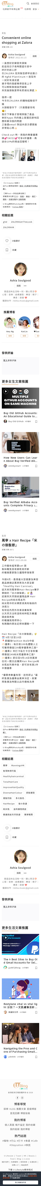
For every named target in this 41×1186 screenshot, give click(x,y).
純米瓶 (6, 809)
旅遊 (22, 196)
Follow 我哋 (17, 207)
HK (26, 1156)
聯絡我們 (25, 1165)
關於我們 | (6, 1162)
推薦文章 (21, 1108)
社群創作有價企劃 (11, 9)
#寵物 (5, 1140)
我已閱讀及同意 (20, 1182)
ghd (5, 221)
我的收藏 (30, 1124)
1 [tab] (15, 18)
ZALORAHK (8, 227)
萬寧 (5, 765)
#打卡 (20, 1140)
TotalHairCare (10, 781)
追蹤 (35, 55)
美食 (28, 196)
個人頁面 (9, 1124)
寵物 (4, 199)
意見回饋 (15, 1113)
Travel (20, 1156)
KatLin (24, 331)
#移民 (27, 1145)
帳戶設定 (20, 1124)
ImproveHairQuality (13, 787)
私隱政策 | (34, 1162)
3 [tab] (22, 18)
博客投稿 (25, 1113)
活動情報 (22, 199)
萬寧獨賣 (28, 814)
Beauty (33, 1156)
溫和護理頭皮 (19, 809)
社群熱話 (28, 9)
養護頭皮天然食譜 (11, 814)
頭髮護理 (30, 792)
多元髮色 (20, 798)
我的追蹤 (15, 1129)
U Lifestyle (10, 1156)
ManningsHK (17, 765)
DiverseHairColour (12, 792)
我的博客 (25, 1129)
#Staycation (16, 1145)
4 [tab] (25, 18)
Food (13, 1159)
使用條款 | (25, 1162)
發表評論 (9, 360)
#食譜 (27, 1140)
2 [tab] (19, 18)
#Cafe (34, 1140)
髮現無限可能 (9, 770)
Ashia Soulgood (16, 54)
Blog (20, 1159)
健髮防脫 (7, 798)
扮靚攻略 (12, 199)
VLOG (12, 1108)
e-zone (27, 1159)
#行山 (13, 1140)
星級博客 (31, 1108)
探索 (6, 1108)
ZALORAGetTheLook (21, 221)
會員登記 (35, 3)
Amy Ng (10, 331)
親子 (34, 196)
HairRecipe (9, 803)
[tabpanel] (20, 15)
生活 (4, 535)
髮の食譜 (22, 803)
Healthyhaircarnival (13, 776)
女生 (4, 33)
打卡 (16, 196)
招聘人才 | (16, 1165)
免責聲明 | (15, 1162)
